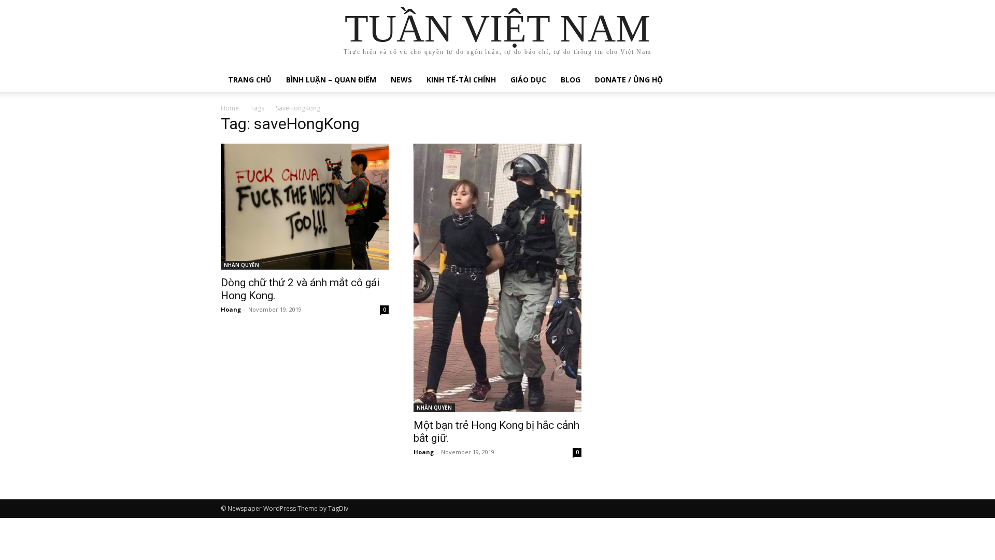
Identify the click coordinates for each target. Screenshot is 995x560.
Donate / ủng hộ (629, 80)
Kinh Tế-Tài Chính (461, 80)
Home (230, 108)
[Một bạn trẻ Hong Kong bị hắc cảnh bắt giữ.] (497, 278)
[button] (761, 81)
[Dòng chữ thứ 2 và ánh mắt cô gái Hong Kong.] (305, 207)
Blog (570, 80)
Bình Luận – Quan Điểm (331, 80)
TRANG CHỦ (250, 80)
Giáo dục (528, 80)
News (401, 80)
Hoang (231, 309)
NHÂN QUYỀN (241, 265)
